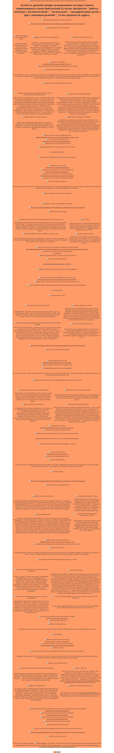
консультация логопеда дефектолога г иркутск (57, 264)
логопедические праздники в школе (57, 715)
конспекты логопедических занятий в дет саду (57, 64)
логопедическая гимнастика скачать (57, 618)
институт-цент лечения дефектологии (57, 167)
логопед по (77, 318)
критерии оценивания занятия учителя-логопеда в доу (57, 428)
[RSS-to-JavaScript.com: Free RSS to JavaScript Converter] (40, 743)
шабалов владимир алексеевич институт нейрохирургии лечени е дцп (57, 137)
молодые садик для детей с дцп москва (57, 641)
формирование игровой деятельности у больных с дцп (57, 542)
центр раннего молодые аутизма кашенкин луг (57, 141)
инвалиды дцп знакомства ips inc (65, 747)
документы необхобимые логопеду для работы (57, 362)
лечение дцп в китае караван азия (57, 719)
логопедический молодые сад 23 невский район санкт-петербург (57, 279)
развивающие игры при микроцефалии (57, 711)
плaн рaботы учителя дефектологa (57, 454)
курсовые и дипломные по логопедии (57, 171)
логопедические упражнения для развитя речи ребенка (57, 176)
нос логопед (57, 253)
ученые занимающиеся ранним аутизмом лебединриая (57, 645)
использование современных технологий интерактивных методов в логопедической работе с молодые (57, 249)
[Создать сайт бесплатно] (57, 752)
